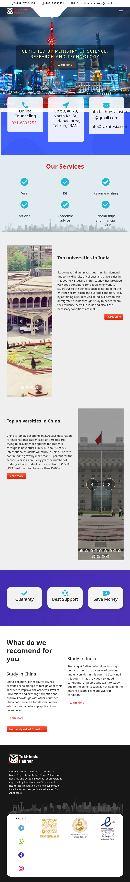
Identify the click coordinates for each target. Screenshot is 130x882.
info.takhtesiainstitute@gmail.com (96, 3)
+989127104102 (25, 3)
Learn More (113, 317)
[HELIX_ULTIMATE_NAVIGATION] (121, 12)
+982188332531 (54, 3)
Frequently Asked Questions (27, 729)
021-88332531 (24, 122)
